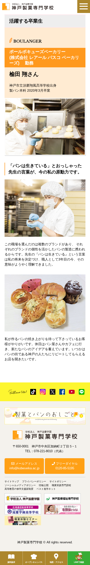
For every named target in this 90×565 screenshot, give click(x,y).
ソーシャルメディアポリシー (20, 485)
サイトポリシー (57, 481)
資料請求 (11, 562)
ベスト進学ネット (46, 489)
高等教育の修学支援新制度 (19, 489)
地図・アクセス (56, 562)
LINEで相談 (79, 562)
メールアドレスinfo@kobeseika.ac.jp (24, 466)
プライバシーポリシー (34, 481)
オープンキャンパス (33, 562)
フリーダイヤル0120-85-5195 (66, 466)
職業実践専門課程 (61, 485)
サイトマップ (12, 481)
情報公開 (43, 485)
